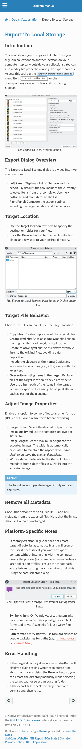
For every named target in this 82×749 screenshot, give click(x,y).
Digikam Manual (44, 5)
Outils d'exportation (24, 19)
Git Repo (36, 738)
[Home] (6, 19)
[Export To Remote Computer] (9, 701)
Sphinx (23, 731)
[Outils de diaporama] (73, 701)
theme (43, 731)
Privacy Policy (14, 742)
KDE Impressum (36, 742)
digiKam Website (16, 738)
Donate (65, 738)
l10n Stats (50, 738)
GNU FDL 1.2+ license (25, 720)
